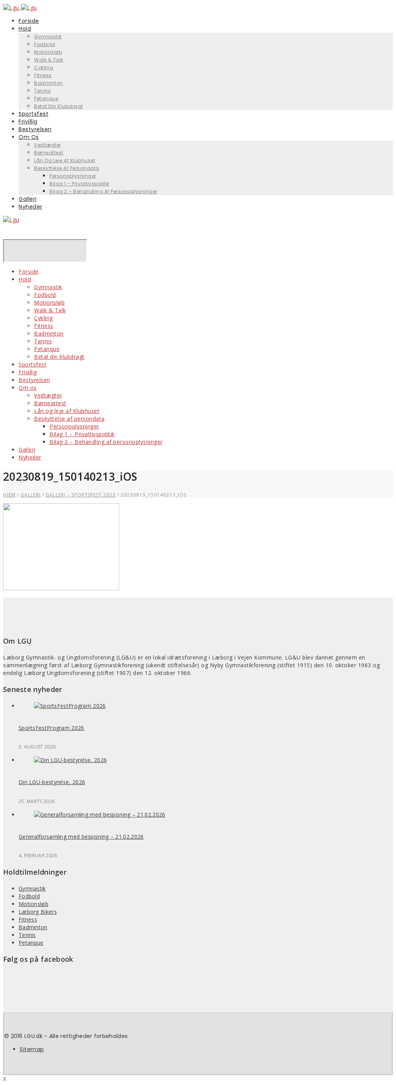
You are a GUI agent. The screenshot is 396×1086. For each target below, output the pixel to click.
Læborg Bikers (38, 911)
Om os (29, 137)
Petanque (47, 349)
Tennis (42, 90)
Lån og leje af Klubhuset (64, 160)
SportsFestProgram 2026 (51, 727)
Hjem (9, 495)
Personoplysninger (73, 176)
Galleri (27, 449)
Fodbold (44, 44)
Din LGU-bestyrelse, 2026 (52, 782)
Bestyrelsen (34, 380)
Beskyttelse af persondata (66, 168)
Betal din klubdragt (58, 106)
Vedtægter (47, 145)
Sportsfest (32, 364)
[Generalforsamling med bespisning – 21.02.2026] (100, 814)
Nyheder (31, 207)
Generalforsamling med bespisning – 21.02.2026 (81, 836)
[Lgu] (11, 219)
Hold (25, 29)
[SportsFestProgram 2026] (70, 705)
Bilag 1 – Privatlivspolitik (79, 183)
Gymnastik (48, 36)
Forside (29, 271)
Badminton (48, 83)
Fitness (43, 75)
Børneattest (48, 152)
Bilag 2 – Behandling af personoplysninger (103, 191)
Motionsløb (48, 52)
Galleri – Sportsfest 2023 (81, 495)
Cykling (43, 67)
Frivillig (28, 372)
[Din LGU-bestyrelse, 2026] (70, 760)
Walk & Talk (48, 60)
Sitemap (32, 1049)
